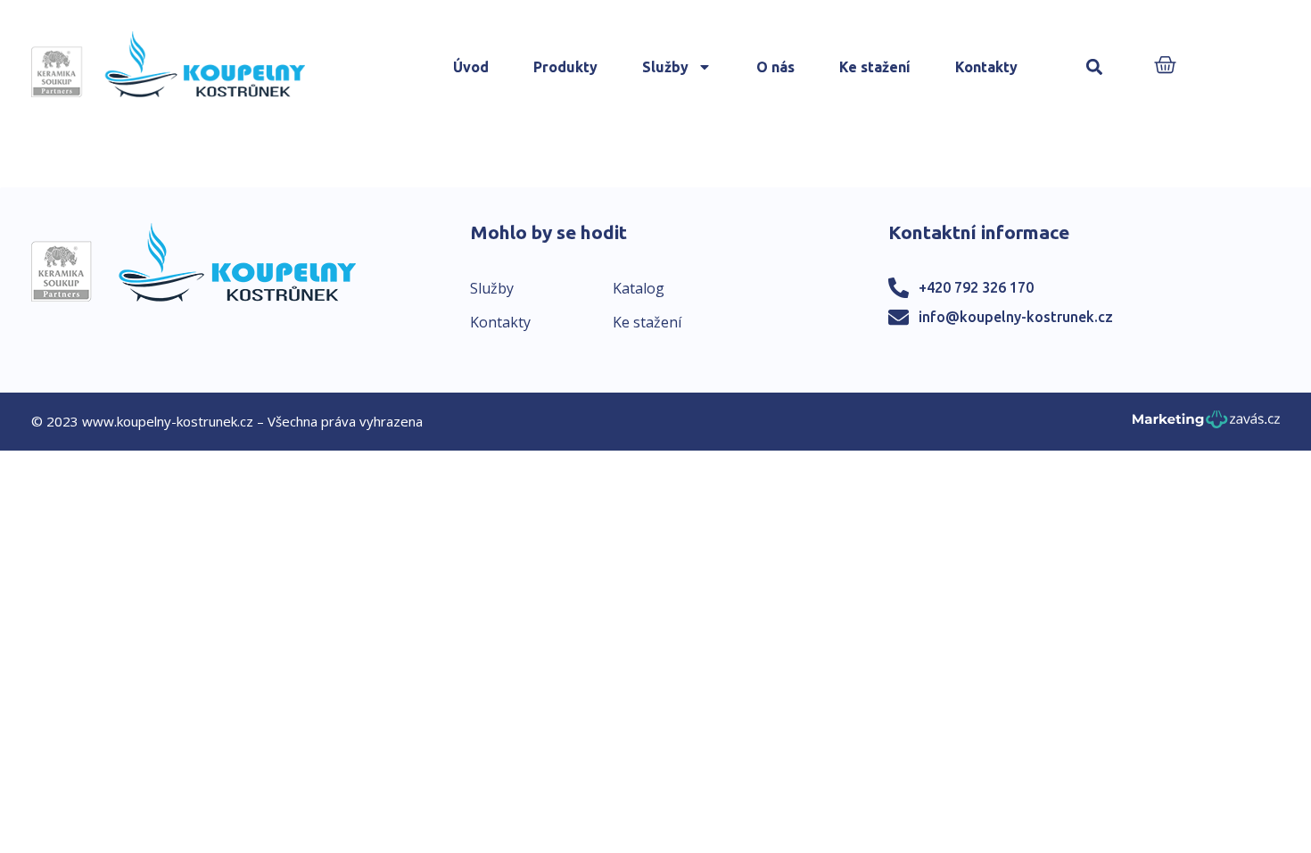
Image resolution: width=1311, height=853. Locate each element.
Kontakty (986, 67)
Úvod (471, 67)
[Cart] (1165, 66)
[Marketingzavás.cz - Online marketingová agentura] (1206, 424)
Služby (665, 67)
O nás (775, 67)
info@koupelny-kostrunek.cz (1016, 317)
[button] (1094, 67)
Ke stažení (875, 67)
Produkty (565, 67)
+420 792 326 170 (976, 287)
